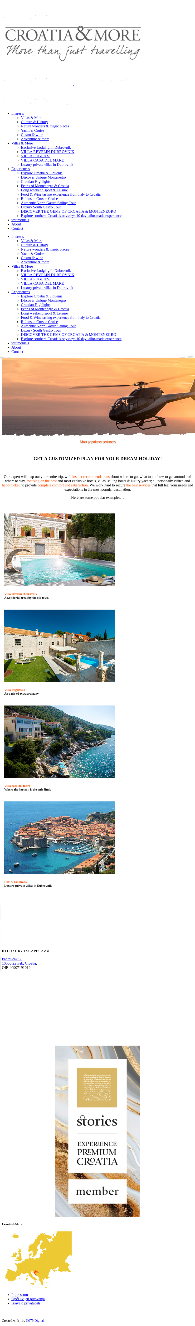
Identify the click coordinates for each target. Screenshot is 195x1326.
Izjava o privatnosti (25, 1303)
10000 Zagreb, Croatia (19, 963)
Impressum (19, 1295)
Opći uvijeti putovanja (28, 1299)
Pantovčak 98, (12, 959)
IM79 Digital (35, 1320)
